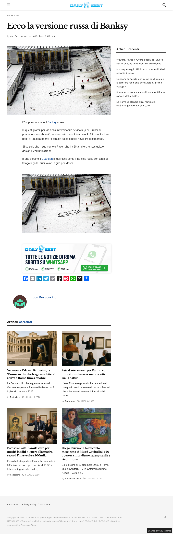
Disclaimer (45, 504)
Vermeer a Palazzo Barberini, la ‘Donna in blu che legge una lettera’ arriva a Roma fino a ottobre (31, 374)
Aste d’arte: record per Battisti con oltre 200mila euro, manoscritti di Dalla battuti (85, 374)
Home (10, 15)
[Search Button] (164, 5)
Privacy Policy (29, 504)
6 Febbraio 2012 (41, 36)
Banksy (51, 122)
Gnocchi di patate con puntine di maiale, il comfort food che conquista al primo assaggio (140, 83)
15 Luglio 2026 (32, 397)
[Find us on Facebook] (165, 518)
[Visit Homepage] (86, 5)
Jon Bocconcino (18, 36)
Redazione (15, 397)
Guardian (47, 158)
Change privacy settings (159, 531)
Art (17, 15)
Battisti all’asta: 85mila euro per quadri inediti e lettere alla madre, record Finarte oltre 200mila (30, 451)
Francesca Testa (73, 478)
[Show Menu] (8, 5)
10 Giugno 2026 (93, 478)
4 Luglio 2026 (86, 401)
